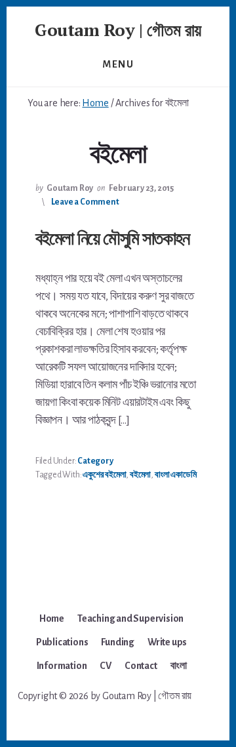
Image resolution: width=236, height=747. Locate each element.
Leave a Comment (85, 202)
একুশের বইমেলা (104, 474)
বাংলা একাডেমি (176, 474)
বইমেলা (140, 474)
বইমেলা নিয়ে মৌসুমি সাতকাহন (112, 238)
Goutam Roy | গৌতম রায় (118, 29)
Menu (118, 64)
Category (95, 461)
